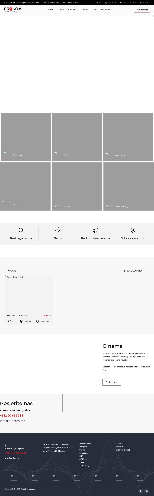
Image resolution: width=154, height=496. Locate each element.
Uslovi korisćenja (123, 450)
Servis (98, 2)
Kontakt (123, 2)
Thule (94, 10)
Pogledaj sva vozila (133, 271)
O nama (111, 2)
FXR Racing (105, 10)
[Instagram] (146, 491)
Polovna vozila (142, 10)
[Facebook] (140, 491)
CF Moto (84, 10)
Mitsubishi (72, 10)
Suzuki (61, 10)
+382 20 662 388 (11, 415)
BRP (81, 456)
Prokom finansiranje (140, 2)
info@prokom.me (12, 421)
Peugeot (51, 10)
